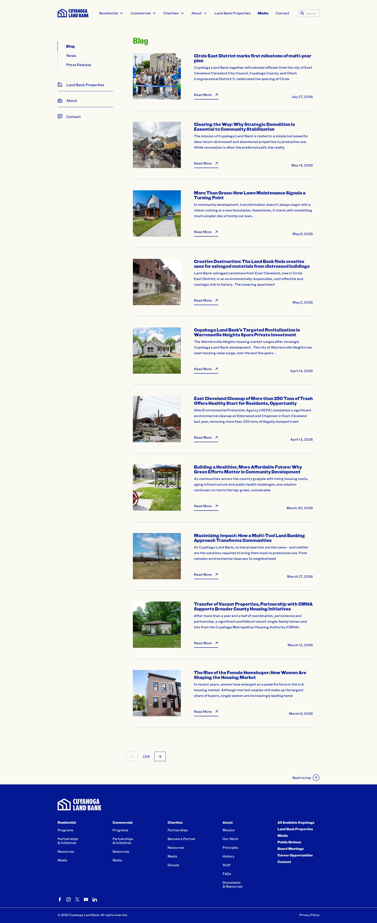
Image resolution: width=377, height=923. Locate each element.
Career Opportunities (295, 855)
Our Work (230, 839)
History (228, 856)
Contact (282, 13)
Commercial (141, 13)
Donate (173, 865)
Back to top (301, 777)
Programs (65, 830)
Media (263, 13)
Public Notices (289, 842)
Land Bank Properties (232, 13)
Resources (66, 851)
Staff (226, 865)
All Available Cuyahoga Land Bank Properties (296, 825)
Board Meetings (291, 848)
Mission (229, 830)
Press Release (78, 64)
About (196, 13)
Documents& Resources (232, 884)
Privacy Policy (309, 915)
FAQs (227, 873)
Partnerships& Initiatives (68, 841)
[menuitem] (111, 13)
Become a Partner (181, 839)
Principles (230, 847)
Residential (108, 13)
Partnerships (178, 830)
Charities (171, 13)
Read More (203, 94)
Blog (70, 46)
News (71, 55)
